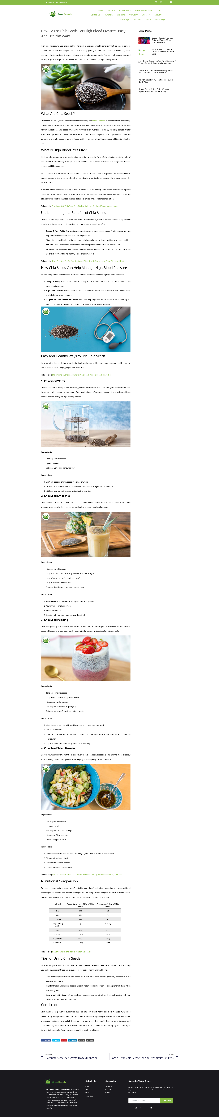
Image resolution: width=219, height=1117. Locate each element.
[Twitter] (161, 2)
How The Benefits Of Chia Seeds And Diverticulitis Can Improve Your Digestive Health (88, 261)
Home (100, 10)
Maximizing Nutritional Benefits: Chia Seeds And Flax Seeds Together (81, 375)
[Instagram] (156, 2)
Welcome (121, 15)
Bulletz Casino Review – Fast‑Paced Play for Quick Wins (155, 81)
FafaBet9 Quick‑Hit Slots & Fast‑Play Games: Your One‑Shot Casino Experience (156, 71)
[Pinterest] (171, 2)
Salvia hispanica (98, 120)
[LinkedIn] (166, 2)
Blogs (160, 10)
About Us (159, 15)
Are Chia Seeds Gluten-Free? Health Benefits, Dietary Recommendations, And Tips (87, 874)
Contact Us (95, 15)
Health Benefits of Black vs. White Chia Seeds (71, 952)
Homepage (124, 19)
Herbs (110, 10)
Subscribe (167, 1101)
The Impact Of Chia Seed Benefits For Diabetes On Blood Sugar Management (85, 206)
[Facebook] (151, 2)
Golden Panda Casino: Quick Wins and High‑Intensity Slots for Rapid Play (153, 90)
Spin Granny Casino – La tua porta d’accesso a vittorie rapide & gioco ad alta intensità (157, 62)
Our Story (108, 15)
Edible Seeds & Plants (144, 10)
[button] (111, 10)
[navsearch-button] (170, 13)
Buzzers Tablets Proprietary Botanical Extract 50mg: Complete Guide (163, 40)
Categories (124, 10)
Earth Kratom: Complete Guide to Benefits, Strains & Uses (163, 51)
